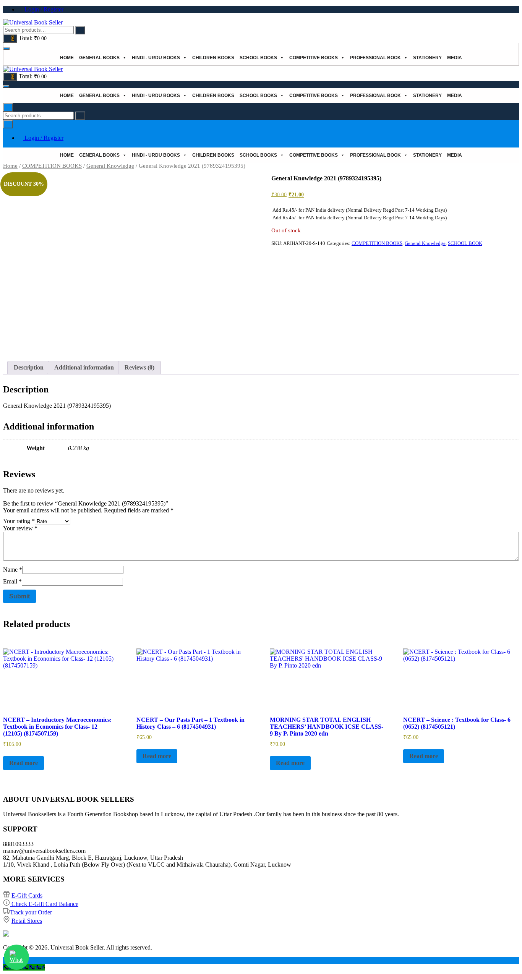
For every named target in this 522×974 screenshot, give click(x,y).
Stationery (427, 57)
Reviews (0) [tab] (139, 367)
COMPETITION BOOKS (52, 166)
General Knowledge (110, 166)
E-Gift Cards (26, 895)
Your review (20, 528)
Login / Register (43, 9)
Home (67, 57)
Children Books (213, 57)
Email (12, 581)
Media (454, 57)
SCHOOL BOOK (465, 243)
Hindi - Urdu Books (156, 57)
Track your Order (31, 912)
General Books (99, 57)
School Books (258, 57)
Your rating (19, 521)
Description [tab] (29, 367)
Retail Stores (26, 920)
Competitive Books (313, 57)
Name (12, 569)
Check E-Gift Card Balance (44, 904)
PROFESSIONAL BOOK (375, 57)
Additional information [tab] (84, 367)
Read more (23, 763)
